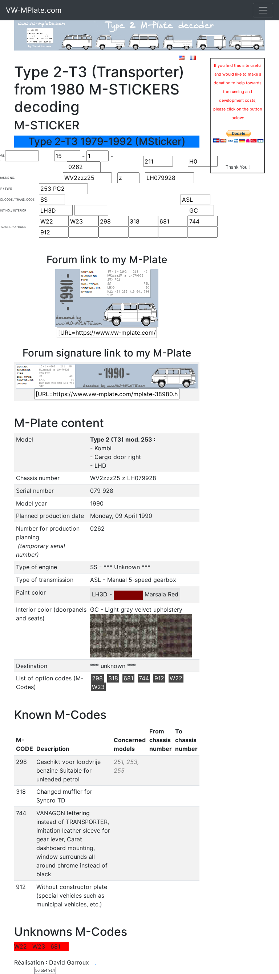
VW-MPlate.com (33, 10)
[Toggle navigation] (263, 10)
